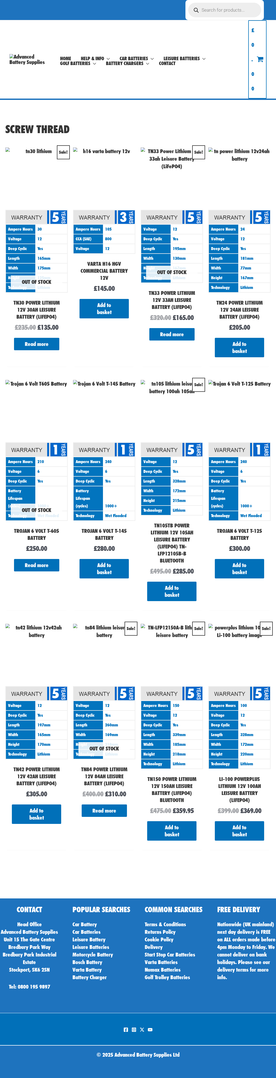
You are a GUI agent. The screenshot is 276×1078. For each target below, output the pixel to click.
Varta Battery (87, 969)
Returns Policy (160, 932)
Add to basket (104, 308)
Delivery (154, 947)
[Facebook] (125, 1029)
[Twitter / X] (142, 1029)
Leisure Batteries (91, 947)
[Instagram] (134, 1029)
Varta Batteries (161, 962)
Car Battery (85, 924)
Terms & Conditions (165, 924)
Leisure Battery (89, 939)
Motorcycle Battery (93, 954)
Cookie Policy (159, 939)
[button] (107, 58)
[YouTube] (150, 1029)
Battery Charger (90, 977)
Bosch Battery (87, 962)
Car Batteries (87, 932)
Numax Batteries (163, 969)
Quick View (36, 288)
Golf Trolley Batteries (167, 977)
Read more (37, 344)
